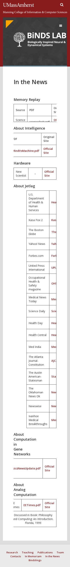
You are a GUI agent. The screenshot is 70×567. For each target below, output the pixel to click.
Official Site (48, 151)
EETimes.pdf (32, 505)
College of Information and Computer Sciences (35, 12)
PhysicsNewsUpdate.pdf (24, 468)
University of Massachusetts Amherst (19, 5)
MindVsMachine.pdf (25, 151)
